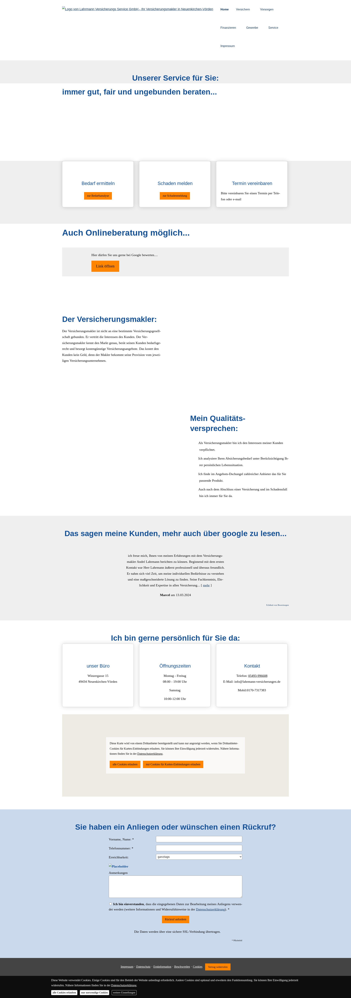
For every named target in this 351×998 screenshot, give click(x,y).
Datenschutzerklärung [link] (150, 753)
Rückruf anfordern (175, 919)
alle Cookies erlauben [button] (125, 764)
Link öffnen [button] (105, 266)
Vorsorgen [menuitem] (266, 9)
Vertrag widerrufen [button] (218, 966)
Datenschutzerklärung (210, 909)
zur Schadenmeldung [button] (175, 195)
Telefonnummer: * (121, 848)
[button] (116, 572)
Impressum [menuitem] (227, 46)
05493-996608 (257, 676)
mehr (206, 585)
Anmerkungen (118, 873)
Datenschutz (143, 966)
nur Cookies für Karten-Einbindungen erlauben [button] (173, 764)
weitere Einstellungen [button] (124, 992)
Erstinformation (162, 966)
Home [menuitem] (224, 9)
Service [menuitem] (273, 27)
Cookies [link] (197, 966)
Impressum (127, 966)
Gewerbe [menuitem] (252, 27)
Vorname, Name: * (121, 839)
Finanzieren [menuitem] (228, 27)
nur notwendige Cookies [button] (94, 992)
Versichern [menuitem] (243, 9)
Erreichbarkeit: (119, 857)
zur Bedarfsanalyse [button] (98, 195)
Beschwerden (182, 966)
